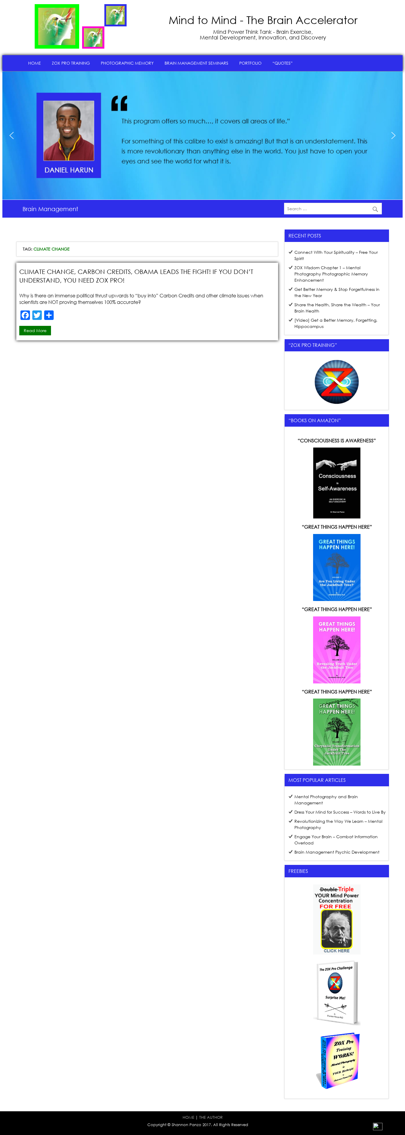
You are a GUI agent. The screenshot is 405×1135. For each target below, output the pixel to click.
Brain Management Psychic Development (337, 852)
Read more (35, 330)
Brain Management (50, 208)
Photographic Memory (127, 63)
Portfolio (250, 63)
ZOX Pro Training (71, 63)
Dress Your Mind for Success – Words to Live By (340, 811)
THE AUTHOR (211, 1117)
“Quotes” (282, 63)
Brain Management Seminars (196, 63)
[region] (202, 135)
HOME (188, 1117)
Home (34, 63)
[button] (11, 135)
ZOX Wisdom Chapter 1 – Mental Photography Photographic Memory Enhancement (331, 274)
